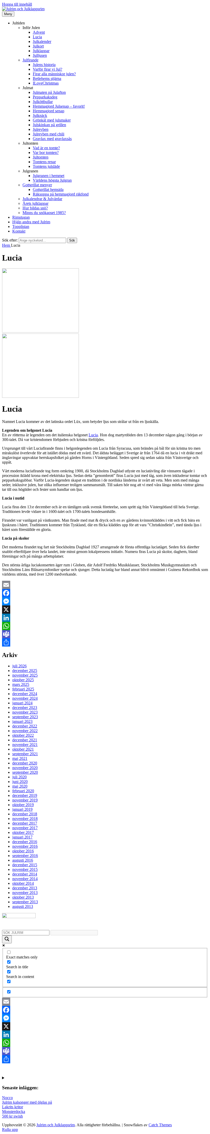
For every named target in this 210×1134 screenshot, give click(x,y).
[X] (105, 609)
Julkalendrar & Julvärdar (42, 199)
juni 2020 (20, 781)
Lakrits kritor (12, 1107)
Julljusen (40, 55)
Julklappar (41, 51)
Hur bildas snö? (35, 208)
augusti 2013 (22, 906)
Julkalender (42, 41)
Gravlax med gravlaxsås (52, 138)
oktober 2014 (23, 883)
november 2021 (25, 744)
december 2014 (24, 874)
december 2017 (24, 823)
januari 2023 (22, 721)
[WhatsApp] (105, 626)
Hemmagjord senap (48, 111)
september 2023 (25, 717)
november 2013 (25, 892)
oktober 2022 (23, 735)
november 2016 (25, 846)
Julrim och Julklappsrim (55, 1125)
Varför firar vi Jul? (47, 69)
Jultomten (40, 157)
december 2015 (24, 865)
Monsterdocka (13, 1111)
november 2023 (25, 712)
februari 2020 (23, 791)
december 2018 (24, 814)
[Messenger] (105, 601)
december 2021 (24, 740)
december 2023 (24, 707)
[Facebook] (105, 593)
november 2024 (25, 698)
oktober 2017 (23, 832)
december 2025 (24, 670)
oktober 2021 (23, 749)
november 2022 (25, 731)
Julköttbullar (43, 101)
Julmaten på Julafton (49, 92)
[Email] (105, 585)
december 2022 (24, 726)
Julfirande (30, 60)
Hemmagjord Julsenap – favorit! (59, 106)
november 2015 (25, 869)
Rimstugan (21, 217)
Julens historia (44, 64)
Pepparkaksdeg (45, 97)
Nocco (7, 1097)
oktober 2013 (23, 897)
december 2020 (24, 763)
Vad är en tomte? (46, 148)
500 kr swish (12, 1116)
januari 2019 (22, 809)
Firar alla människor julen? (54, 74)
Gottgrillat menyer (37, 185)
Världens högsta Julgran (52, 180)
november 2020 (25, 768)
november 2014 (25, 879)
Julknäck (40, 115)
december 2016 (24, 842)
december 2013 (24, 888)
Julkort (38, 46)
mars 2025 (20, 684)
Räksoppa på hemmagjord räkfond (61, 194)
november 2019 (25, 800)
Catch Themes (160, 1125)
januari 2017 (22, 837)
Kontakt (18, 231)
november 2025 (25, 675)
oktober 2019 (23, 805)
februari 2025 (23, 689)
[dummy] (40, 331)
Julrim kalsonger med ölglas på (27, 1102)
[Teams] (105, 634)
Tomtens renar (44, 162)
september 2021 (25, 754)
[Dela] (105, 642)
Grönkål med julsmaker (52, 120)
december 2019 (24, 795)
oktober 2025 (23, 680)
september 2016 (25, 855)
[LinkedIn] (105, 618)
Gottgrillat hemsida (48, 189)
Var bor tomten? (46, 152)
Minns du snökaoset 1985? (44, 212)
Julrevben (40, 129)
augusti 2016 (22, 860)
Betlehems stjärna (47, 78)
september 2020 (25, 772)
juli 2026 (19, 666)
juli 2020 (19, 777)
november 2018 (25, 818)
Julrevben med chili (48, 134)
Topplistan (20, 226)
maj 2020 (19, 786)
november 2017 (25, 828)
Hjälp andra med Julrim (31, 222)
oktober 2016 (23, 851)
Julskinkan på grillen (49, 125)
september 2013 (25, 902)
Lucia (37, 37)
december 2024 (24, 694)
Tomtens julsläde (46, 166)
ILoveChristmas (46, 83)
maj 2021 (19, 758)
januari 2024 (22, 703)
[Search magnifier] (7, 939)
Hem (6, 245)
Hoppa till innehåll (17, 4)
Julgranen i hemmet (48, 175)
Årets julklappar (35, 203)
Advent (39, 32)
